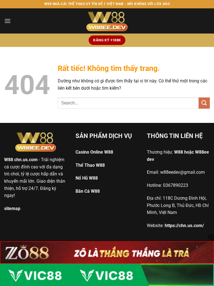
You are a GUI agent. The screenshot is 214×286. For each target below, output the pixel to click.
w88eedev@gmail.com (182, 172)
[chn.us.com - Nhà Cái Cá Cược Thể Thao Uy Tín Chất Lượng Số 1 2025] (107, 21)
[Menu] (7, 21)
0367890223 (175, 185)
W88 (8, 159)
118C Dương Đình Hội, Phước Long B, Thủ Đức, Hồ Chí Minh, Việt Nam (178, 205)
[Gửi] (204, 102)
